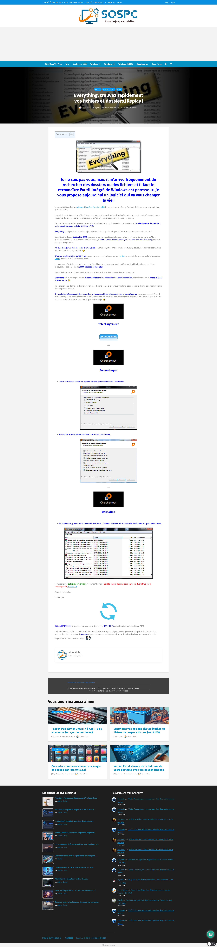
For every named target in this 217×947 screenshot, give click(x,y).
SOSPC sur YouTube (53, 64)
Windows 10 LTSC (125, 64)
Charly (59, 859)
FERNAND (121, 819)
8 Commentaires (69, 736)
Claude (120, 900)
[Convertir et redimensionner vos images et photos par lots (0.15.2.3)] (77, 753)
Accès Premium (57, 712)
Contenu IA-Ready (109, 945)
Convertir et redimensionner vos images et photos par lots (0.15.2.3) (76, 768)
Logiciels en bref (108, 89)
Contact (69, 937)
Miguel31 (121, 880)
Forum (109, 2)
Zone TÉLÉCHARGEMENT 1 (53, 2)
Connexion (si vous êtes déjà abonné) (81, 682)
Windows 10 (109, 64)
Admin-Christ (86, 108)
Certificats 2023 (80, 64)
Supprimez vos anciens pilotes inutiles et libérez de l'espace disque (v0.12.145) (139, 730)
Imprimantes (142, 64)
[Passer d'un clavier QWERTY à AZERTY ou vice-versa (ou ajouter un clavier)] (77, 715)
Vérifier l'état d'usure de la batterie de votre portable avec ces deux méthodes (139, 768)
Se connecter (117, 2)
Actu (67, 64)
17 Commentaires (113, 108)
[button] (211, 944)
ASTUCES (97, 89)
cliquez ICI (72, 586)
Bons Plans (157, 64)
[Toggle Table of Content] (70, 135)
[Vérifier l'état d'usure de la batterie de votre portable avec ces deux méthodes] (139, 753)
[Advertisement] (108, 44)
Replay (119, 89)
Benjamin (121, 799)
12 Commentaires (131, 774)
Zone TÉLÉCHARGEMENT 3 (95, 2)
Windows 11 (95, 64)
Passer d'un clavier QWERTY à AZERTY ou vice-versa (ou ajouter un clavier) (76, 730)
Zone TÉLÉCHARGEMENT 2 (74, 2)
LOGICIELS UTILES (140, 712)
